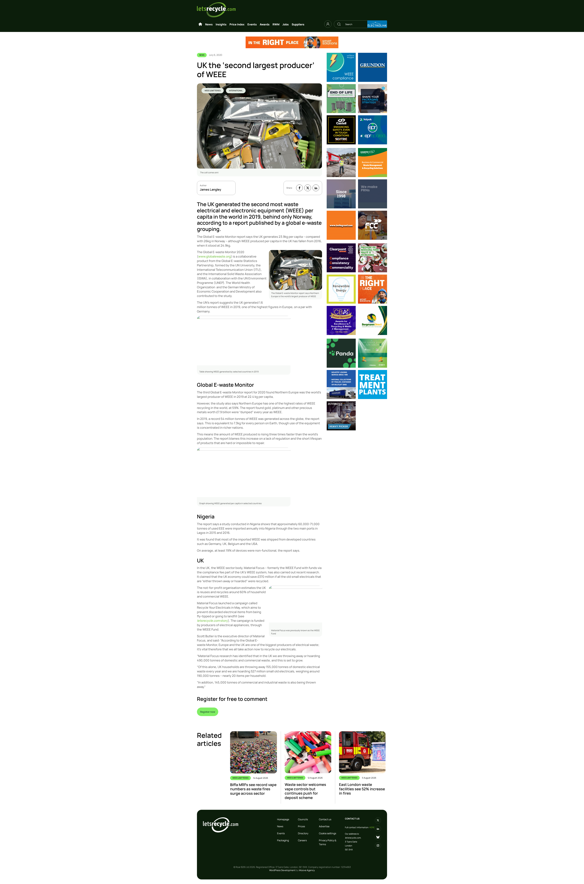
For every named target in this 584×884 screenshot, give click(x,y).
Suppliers (298, 24)
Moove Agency (307, 870)
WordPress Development (282, 870)
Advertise (324, 826)
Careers (302, 840)
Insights (221, 24)
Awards (264, 24)
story (212, 621)
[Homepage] (200, 24)
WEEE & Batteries (213, 90)
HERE (372, 827)
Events (252, 24)
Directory (303, 833)
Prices (301, 826)
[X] (307, 188)
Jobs (285, 24)
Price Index (236, 24)
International (236, 90)
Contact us (325, 819)
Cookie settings (327, 833)
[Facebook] (299, 188)
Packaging (283, 840)
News (209, 24)
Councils (303, 819)
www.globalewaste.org (214, 256)
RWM (276, 24)
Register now (207, 711)
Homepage (283, 819)
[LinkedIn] (316, 188)
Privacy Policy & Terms (327, 842)
